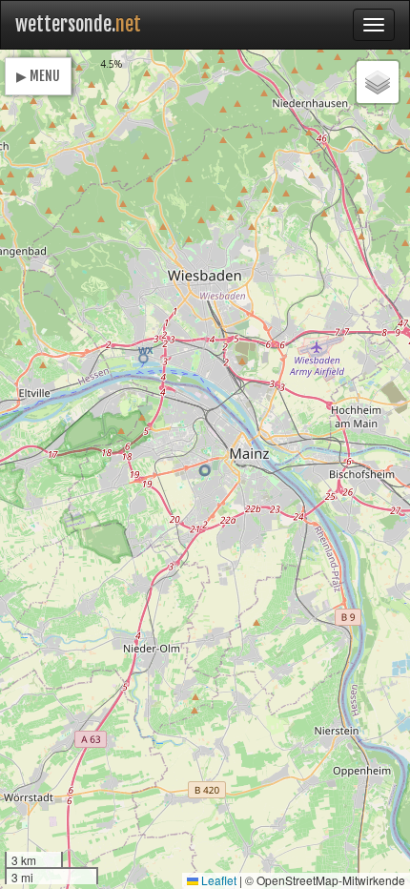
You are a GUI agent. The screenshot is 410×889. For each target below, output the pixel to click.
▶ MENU (38, 76)
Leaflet (217, 880)
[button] (204, 471)
